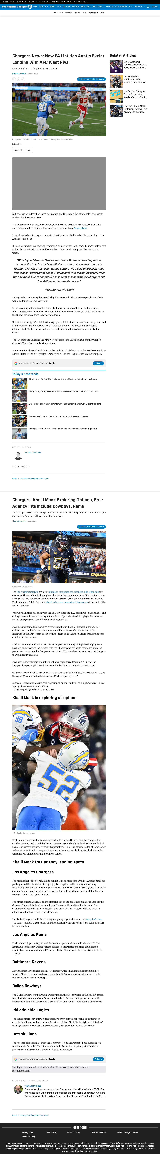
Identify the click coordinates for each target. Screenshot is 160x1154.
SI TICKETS (33, 2)
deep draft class (93, 919)
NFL (35, 7)
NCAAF (66, 7)
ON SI (12, 2)
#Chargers (17, 672)
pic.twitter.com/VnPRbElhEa (34, 686)
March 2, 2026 (47, 689)
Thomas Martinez (19, 521)
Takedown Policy (73, 1133)
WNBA (75, 7)
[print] (27, 466)
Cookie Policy (51, 1133)
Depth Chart (93, 13)
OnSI (61, 13)
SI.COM (5, 2)
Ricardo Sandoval (19, 74)
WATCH (138, 7)
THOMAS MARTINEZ (33, 1086)
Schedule (69, 13)
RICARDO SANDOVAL (33, 452)
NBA (52, 7)
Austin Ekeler (80, 228)
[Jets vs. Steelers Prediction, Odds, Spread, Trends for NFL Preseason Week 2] (129, 81)
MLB (58, 7)
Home (55, 13)
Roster (77, 13)
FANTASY (86, 7)
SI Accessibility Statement (127, 1133)
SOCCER (43, 7)
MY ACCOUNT (66, 2)
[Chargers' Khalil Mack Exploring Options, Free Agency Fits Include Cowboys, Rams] (129, 111)
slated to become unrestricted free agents (67, 602)
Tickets (102, 13)
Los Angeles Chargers (22, 150)
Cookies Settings (29, 1137)
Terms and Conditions (98, 1133)
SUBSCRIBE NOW (81, 2)
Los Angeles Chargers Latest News (34, 479)
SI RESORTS (44, 2)
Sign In (155, 7)
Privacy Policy (27, 1133)
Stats (84, 13)
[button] (98, 7)
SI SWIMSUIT (21, 2)
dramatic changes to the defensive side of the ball (74, 592)
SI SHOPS (55, 2)
